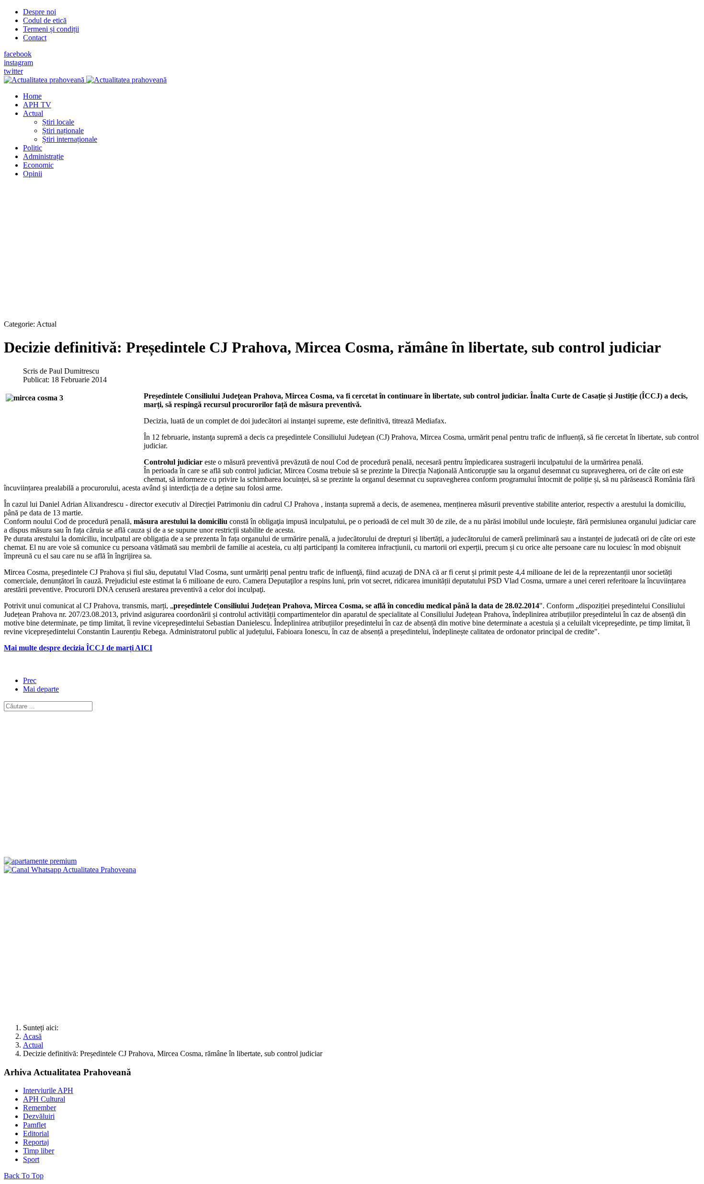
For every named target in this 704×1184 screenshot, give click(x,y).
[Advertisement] (291, 253)
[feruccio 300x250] (40, 861)
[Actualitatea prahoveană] (85, 80)
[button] (33, 113)
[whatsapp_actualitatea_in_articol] (70, 869)
